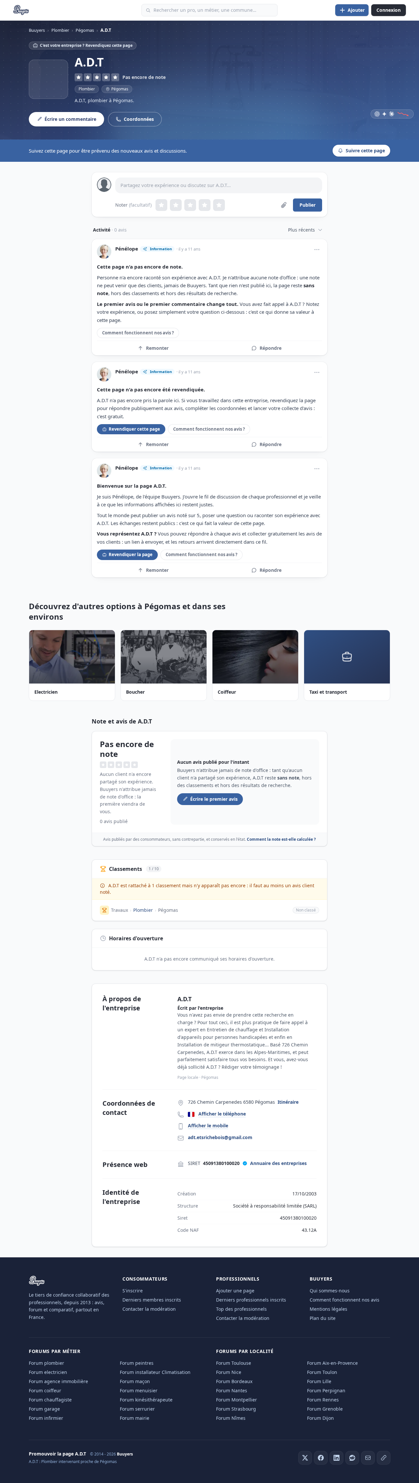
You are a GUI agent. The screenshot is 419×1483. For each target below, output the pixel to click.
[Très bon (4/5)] (204, 205)
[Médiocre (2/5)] (176, 205)
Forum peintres (137, 1363)
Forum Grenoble (325, 1409)
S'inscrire (132, 1290)
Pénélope (126, 249)
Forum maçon (135, 1381)
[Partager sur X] (305, 1457)
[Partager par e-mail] (367, 1457)
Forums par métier (55, 1351)
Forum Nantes (231, 1390)
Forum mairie (134, 1418)
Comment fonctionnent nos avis (344, 1300)
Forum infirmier (46, 1418)
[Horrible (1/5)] (161, 205)
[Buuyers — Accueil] (21, 10)
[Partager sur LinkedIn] (336, 1457)
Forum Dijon (320, 1418)
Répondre (271, 348)
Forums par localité (244, 1351)
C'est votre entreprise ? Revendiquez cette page (86, 45)
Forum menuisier (138, 1390)
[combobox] (209, 10)
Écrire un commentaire (70, 119)
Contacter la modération (149, 1309)
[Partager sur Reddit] (352, 1457)
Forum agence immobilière (58, 1381)
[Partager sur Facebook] (320, 1457)
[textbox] (218, 185)
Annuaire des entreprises (278, 1163)
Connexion (388, 10)
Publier (308, 205)
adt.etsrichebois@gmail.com (220, 1137)
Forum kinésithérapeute (146, 1400)
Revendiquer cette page (134, 429)
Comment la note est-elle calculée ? (281, 839)
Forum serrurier (137, 1409)
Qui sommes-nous (330, 1290)
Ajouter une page (235, 1290)
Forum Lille (319, 1381)
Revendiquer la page (131, 554)
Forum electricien (48, 1372)
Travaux (119, 910)
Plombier (87, 89)
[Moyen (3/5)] (190, 205)
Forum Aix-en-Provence (332, 1363)
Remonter (157, 348)
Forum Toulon (322, 1372)
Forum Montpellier (236, 1400)
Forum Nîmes (231, 1418)
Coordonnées (139, 119)
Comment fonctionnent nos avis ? (138, 333)
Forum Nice (228, 1372)
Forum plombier (46, 1363)
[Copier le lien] (383, 1457)
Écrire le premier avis (214, 799)
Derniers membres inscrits (151, 1300)
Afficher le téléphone (222, 1114)
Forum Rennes (323, 1400)
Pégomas (168, 910)
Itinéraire (288, 1102)
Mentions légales (328, 1309)
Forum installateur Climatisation (155, 1372)
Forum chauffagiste (50, 1400)
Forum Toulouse (233, 1363)
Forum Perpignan (326, 1390)
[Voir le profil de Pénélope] (104, 251)
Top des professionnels (241, 1309)
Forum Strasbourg (236, 1409)
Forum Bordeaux (234, 1381)
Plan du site (323, 1318)
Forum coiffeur (45, 1390)
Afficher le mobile (208, 1125)
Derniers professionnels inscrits (251, 1300)
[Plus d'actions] (317, 249)
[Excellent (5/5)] (219, 205)
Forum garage (44, 1409)
